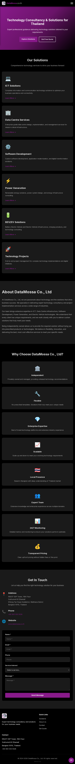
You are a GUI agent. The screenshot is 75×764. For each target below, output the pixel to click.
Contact (42, 725)
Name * (8, 634)
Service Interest (11, 665)
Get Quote (43, 729)
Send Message (37, 695)
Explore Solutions (28, 39)
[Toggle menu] (72, 3)
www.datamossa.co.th (16, 624)
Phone (7, 655)
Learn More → (10, 98)
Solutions (42, 719)
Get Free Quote (47, 39)
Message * (9, 676)
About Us (42, 722)
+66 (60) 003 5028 (15, 614)
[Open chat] (71, 760)
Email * (7, 645)
